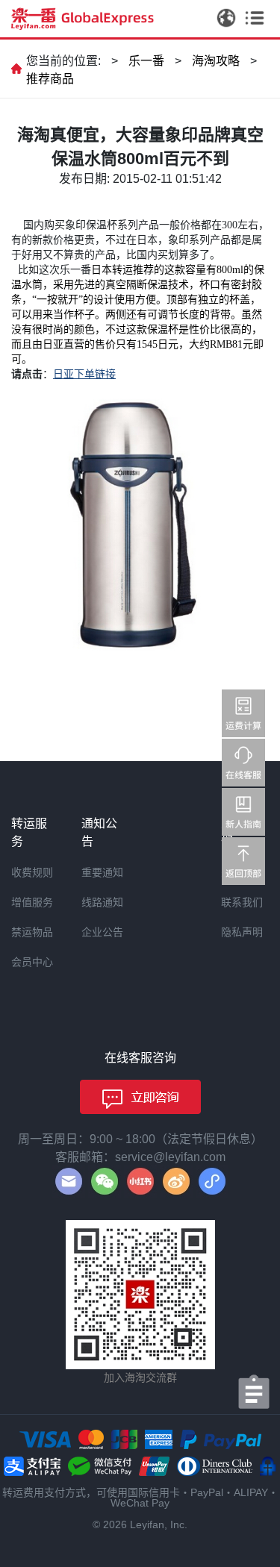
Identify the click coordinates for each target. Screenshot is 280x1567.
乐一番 (146, 60)
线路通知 (102, 902)
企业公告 (102, 932)
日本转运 (112, 269)
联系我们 (242, 902)
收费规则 (32, 872)
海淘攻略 (216, 60)
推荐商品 (50, 78)
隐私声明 (242, 932)
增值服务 (32, 902)
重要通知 (102, 872)
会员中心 (32, 962)
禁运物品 (32, 932)
